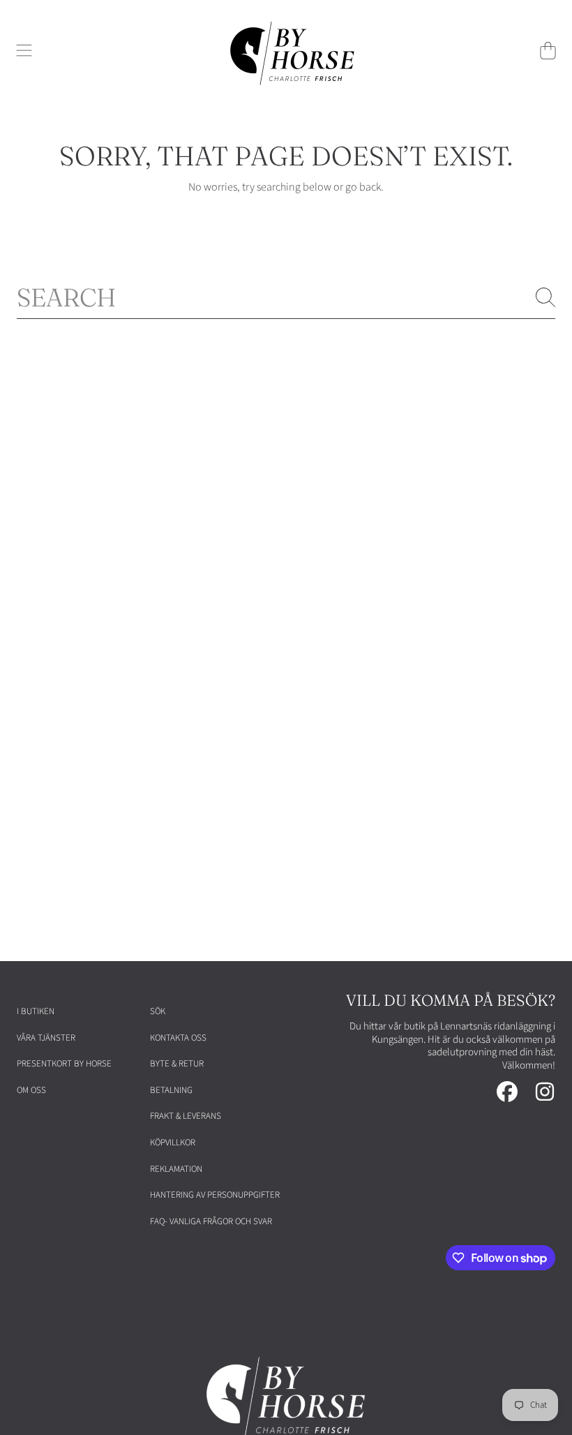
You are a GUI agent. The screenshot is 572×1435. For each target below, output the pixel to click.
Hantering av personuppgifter (215, 1195)
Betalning (171, 1090)
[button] (24, 50)
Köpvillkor (172, 1142)
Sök (157, 1011)
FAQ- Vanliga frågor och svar (211, 1221)
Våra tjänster (46, 1038)
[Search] (545, 297)
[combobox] (286, 297)
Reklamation (176, 1169)
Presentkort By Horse (64, 1063)
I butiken (35, 1011)
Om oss (31, 1090)
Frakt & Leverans (185, 1116)
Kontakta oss (178, 1038)
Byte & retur (177, 1063)
